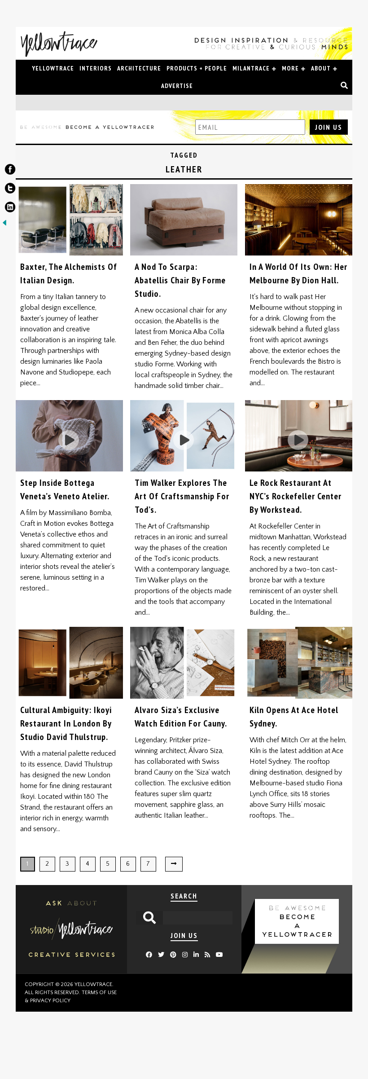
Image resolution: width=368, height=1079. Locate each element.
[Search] (344, 86)
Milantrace (251, 68)
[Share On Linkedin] (10, 208)
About (321, 68)
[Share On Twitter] (10, 190)
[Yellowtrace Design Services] (71, 971)
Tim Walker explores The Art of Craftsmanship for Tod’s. (182, 496)
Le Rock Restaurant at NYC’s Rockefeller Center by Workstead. (296, 496)
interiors (95, 68)
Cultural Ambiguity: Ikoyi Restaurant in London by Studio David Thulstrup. (66, 723)
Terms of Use (99, 992)
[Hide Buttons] (4, 225)
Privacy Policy (50, 1001)
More (290, 68)
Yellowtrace (53, 68)
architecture (139, 68)
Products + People (196, 68)
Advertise (177, 86)
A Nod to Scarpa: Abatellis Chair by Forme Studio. (180, 280)
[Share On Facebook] (10, 171)
